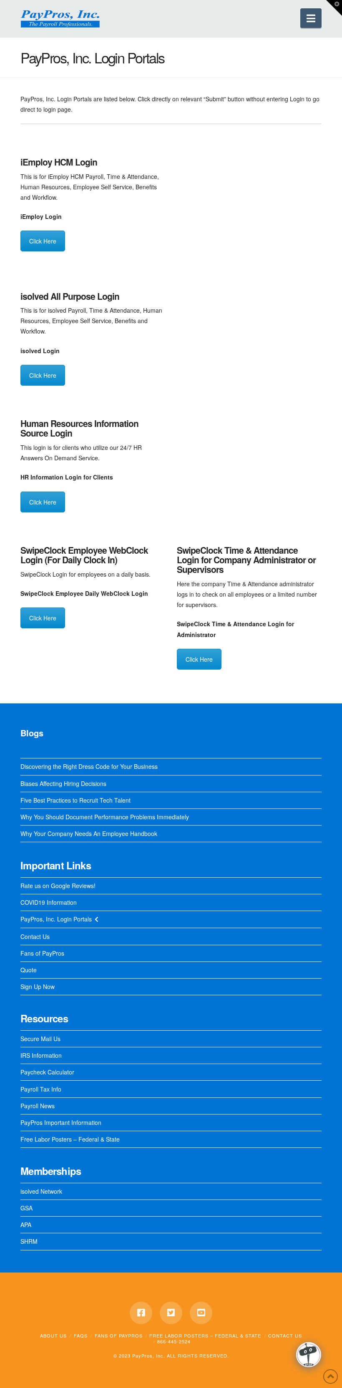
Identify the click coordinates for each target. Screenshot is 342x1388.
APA (25, 1224)
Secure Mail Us (40, 1038)
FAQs (81, 1335)
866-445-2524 (174, 1341)
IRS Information (41, 1055)
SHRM (29, 1241)
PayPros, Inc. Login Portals (56, 919)
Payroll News (37, 1106)
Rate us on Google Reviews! (58, 885)
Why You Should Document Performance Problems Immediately (104, 817)
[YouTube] (201, 1313)
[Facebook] (141, 1313)
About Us (53, 1335)
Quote (28, 970)
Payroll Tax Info (40, 1089)
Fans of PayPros (42, 953)
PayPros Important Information (60, 1122)
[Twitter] (171, 1313)
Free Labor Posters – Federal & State (70, 1139)
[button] (311, 18)
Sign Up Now (37, 986)
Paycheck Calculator (47, 1072)
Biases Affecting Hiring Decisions (63, 783)
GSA (26, 1208)
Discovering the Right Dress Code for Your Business (89, 766)
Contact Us (35, 936)
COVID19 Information (48, 902)
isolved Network (41, 1191)
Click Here (42, 241)
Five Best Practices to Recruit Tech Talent (75, 800)
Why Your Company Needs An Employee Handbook (88, 833)
